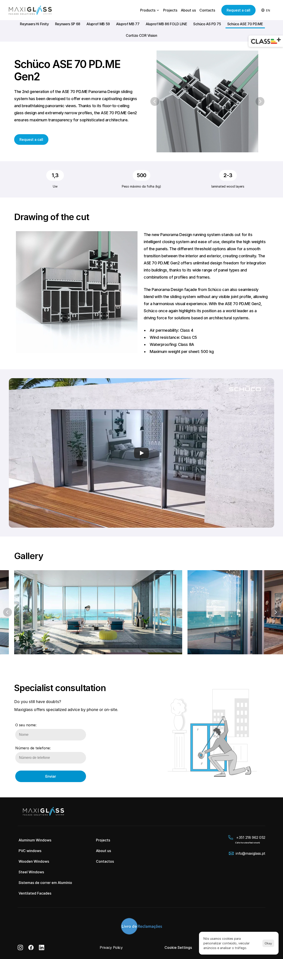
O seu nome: (25, 725)
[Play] (141, 453)
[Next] (260, 101)
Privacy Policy (111, 947)
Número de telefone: (33, 748)
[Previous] (154, 101)
